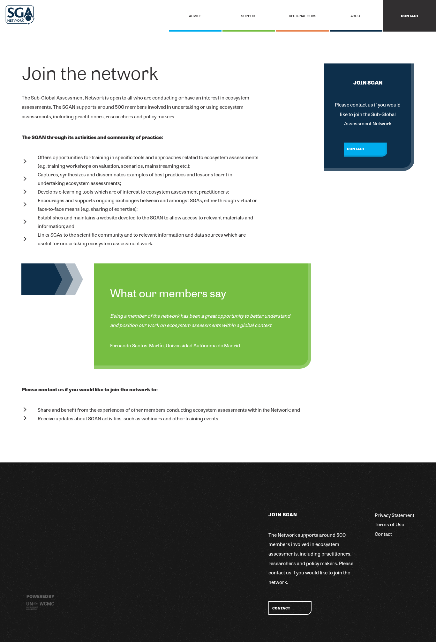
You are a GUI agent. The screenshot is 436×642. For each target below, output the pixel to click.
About (356, 15)
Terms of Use (389, 524)
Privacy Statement (394, 515)
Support (249, 15)
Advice (195, 15)
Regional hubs (302, 15)
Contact (410, 15)
